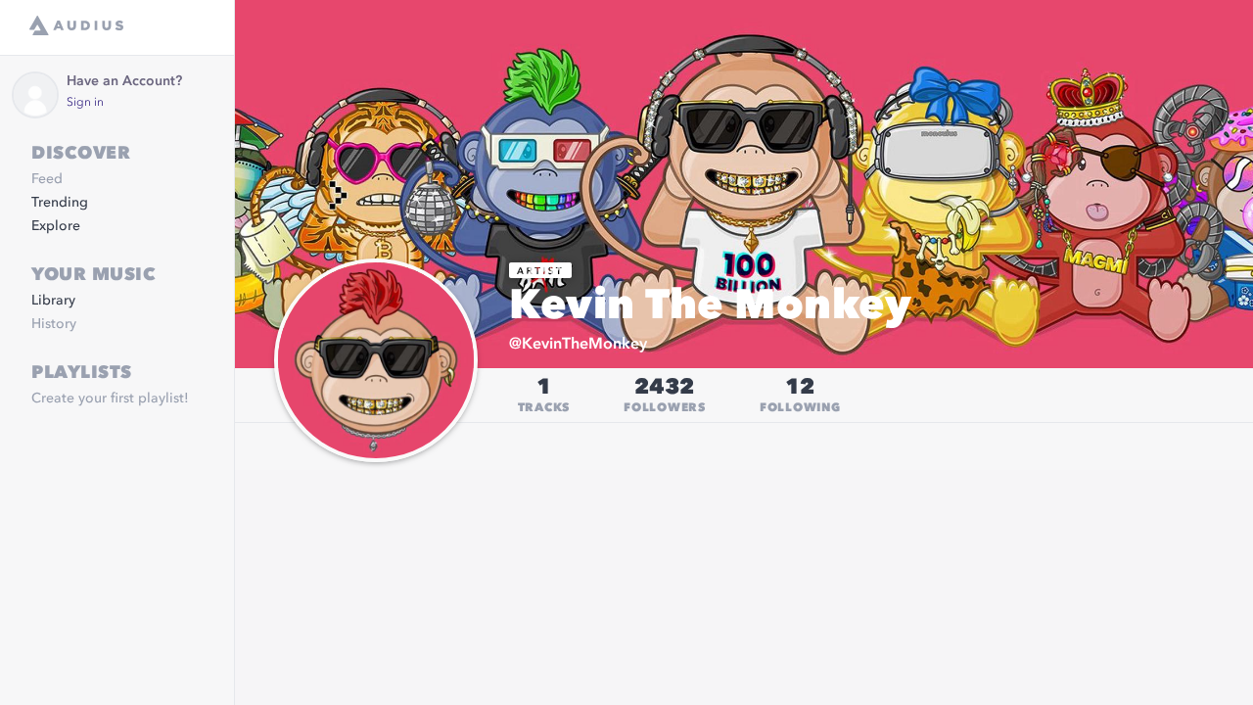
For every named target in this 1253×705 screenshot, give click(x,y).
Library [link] (53, 300)
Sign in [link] (85, 103)
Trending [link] (59, 203)
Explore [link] (55, 226)
